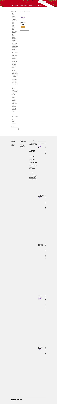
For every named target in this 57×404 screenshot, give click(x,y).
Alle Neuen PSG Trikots (35, 142)
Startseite (12, 5)
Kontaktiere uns (13, 144)
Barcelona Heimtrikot (31, 143)
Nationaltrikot (26, 5)
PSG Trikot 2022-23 (33, 176)
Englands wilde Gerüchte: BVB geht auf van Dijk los (15, 123)
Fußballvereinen (21, 5)
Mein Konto (34, 5)
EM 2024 (30, 5)
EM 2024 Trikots (22, 147)
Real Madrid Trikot (33, 178)
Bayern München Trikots (33, 144)
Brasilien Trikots (34, 145)
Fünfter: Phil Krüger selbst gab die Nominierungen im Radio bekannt (15, 119)
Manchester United (22, 145)
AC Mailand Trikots (30, 142)
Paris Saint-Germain (22, 146)
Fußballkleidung (31, 152)
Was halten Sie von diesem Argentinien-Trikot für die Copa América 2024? (15, 116)
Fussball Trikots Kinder (13, 400)
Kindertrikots (16, 5)
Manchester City (22, 144)
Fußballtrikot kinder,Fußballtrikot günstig (20, 2)
